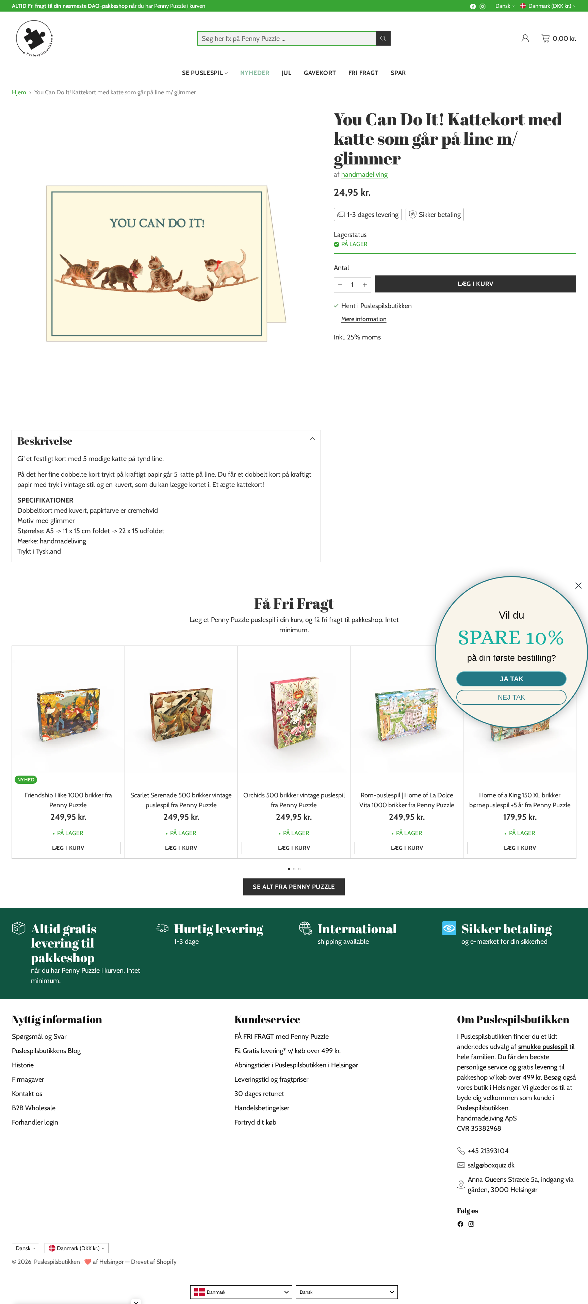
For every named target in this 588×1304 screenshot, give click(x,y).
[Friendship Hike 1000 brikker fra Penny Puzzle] (68, 716)
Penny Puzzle (170, 5)
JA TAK (511, 679)
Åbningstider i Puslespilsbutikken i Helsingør (296, 1065)
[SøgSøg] (383, 38)
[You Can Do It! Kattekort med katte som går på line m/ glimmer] (166, 263)
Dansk (502, 5)
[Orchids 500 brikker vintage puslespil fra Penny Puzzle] (294, 716)
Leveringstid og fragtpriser (271, 1079)
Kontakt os (27, 1094)
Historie (23, 1065)
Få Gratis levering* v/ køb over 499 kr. (287, 1051)
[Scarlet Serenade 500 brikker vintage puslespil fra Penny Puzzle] (181, 716)
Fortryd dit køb (255, 1122)
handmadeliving (364, 174)
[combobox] (241, 1292)
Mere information (364, 318)
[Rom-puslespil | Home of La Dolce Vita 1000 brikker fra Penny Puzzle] (406, 716)
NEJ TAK (511, 697)
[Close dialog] (578, 585)
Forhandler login (35, 1122)
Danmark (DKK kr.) (549, 5)
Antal (341, 268)
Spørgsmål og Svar (39, 1036)
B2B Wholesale (33, 1108)
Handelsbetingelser (261, 1108)
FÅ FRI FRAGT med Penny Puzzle (281, 1036)
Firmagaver (28, 1079)
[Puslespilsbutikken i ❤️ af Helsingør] (33, 38)
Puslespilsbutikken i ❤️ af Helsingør (79, 1261)
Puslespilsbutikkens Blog (46, 1051)
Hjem (19, 92)
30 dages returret (259, 1094)
